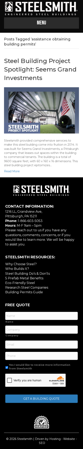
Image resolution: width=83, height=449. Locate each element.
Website (69, 439)
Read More (12, 171)
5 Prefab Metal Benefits (24, 278)
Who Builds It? (17, 269)
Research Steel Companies (26, 287)
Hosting (55, 439)
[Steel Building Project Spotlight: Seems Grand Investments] (41, 110)
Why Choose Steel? (21, 264)
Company (12, 335)
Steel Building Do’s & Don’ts (27, 273)
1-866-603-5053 (30, 221)
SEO (42, 443)
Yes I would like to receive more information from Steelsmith (39, 366)
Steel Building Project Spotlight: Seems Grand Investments (40, 69)
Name (9, 321)
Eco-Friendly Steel (20, 283)
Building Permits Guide (24, 292)
